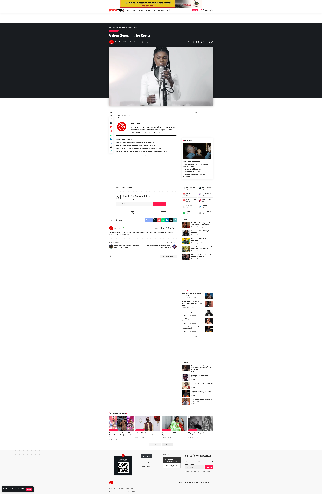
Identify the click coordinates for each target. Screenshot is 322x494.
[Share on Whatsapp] (201, 42)
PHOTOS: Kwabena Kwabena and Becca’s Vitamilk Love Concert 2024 (137, 142)
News (194, 235)
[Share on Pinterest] (199, 42)
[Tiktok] (205, 200)
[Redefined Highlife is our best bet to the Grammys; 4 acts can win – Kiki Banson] (147, 423)
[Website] (159, 228)
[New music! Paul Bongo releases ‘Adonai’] (186, 377)
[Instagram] (166, 228)
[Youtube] (189, 200)
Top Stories (113, 430)
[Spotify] (189, 213)
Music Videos (113, 30)
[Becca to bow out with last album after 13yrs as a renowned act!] (174, 423)
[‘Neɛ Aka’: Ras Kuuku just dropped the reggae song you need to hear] (186, 401)
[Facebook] (161, 228)
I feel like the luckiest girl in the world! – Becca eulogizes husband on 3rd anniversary (142, 151)
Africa (184, 307)
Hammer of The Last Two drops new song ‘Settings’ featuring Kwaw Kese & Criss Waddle (202, 367)
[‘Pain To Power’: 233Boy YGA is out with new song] (186, 385)
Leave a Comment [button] (169, 256)
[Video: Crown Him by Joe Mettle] (197, 151)
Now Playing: (146, 462)
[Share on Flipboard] (111, 127)
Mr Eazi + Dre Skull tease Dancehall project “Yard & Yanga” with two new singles (192, 303)
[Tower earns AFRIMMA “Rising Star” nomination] (186, 233)
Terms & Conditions (114, 491)
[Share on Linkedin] (204, 42)
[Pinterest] (168, 228)
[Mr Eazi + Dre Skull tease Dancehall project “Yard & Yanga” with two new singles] (209, 304)
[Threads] (205, 213)
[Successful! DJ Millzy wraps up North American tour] (209, 296)
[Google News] (192, 482)
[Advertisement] (161, 18)
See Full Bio (155, 132)
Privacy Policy (163, 211)
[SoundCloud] (176, 228)
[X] (205, 188)
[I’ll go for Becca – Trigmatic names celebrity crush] (200, 423)
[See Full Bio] (161, 132)
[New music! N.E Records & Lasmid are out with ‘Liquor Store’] (209, 313)
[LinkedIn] (173, 228)
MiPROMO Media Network (123, 490)
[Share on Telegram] (206, 42)
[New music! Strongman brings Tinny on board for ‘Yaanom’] (209, 329)
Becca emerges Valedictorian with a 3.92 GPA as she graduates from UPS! (139, 148)
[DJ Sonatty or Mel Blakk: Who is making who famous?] (186, 241)
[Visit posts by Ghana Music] (111, 228)
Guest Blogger (196, 243)
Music (194, 227)
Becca (123, 187)
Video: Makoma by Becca (124, 139)
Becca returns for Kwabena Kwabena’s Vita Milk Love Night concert (137, 145)
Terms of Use (17, 490)
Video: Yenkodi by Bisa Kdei (193, 169)
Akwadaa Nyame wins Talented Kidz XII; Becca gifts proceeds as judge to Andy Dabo (121, 435)
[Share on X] (196, 42)
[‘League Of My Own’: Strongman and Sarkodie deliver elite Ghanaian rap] (186, 393)
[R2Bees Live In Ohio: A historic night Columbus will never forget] (186, 257)
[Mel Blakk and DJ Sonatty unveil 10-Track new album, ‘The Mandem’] (186, 225)
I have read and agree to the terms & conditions (129, 208)
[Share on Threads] (209, 42)
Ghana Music (118, 42)
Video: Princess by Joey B (192, 171)
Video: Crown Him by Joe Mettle (192, 161)
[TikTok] (171, 228)
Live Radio (146, 456)
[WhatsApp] (189, 206)
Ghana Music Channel (138, 213)
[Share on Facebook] (193, 42)
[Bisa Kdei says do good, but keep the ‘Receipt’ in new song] (209, 321)
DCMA (133, 491)
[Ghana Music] (116, 10)
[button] (29, 489)
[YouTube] (164, 228)
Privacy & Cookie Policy (125, 491)
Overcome (129, 187)
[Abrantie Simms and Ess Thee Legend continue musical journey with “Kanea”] (186, 249)
